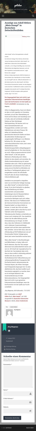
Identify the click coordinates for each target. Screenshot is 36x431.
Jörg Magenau (17, 309)
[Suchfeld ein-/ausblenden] (33, 15)
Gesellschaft (9, 341)
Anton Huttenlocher (22, 301)
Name (5, 390)
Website (5, 407)
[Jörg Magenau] (9, 316)
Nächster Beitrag (10, 349)
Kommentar (7, 364)
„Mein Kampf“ (16, 296)
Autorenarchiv (9, 330)
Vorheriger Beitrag (11, 346)
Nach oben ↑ (30, 427)
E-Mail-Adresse (8, 398)
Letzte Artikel (13, 307)
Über (7, 307)
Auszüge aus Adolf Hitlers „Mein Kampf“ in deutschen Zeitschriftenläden (18, 26)
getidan (18, 5)
